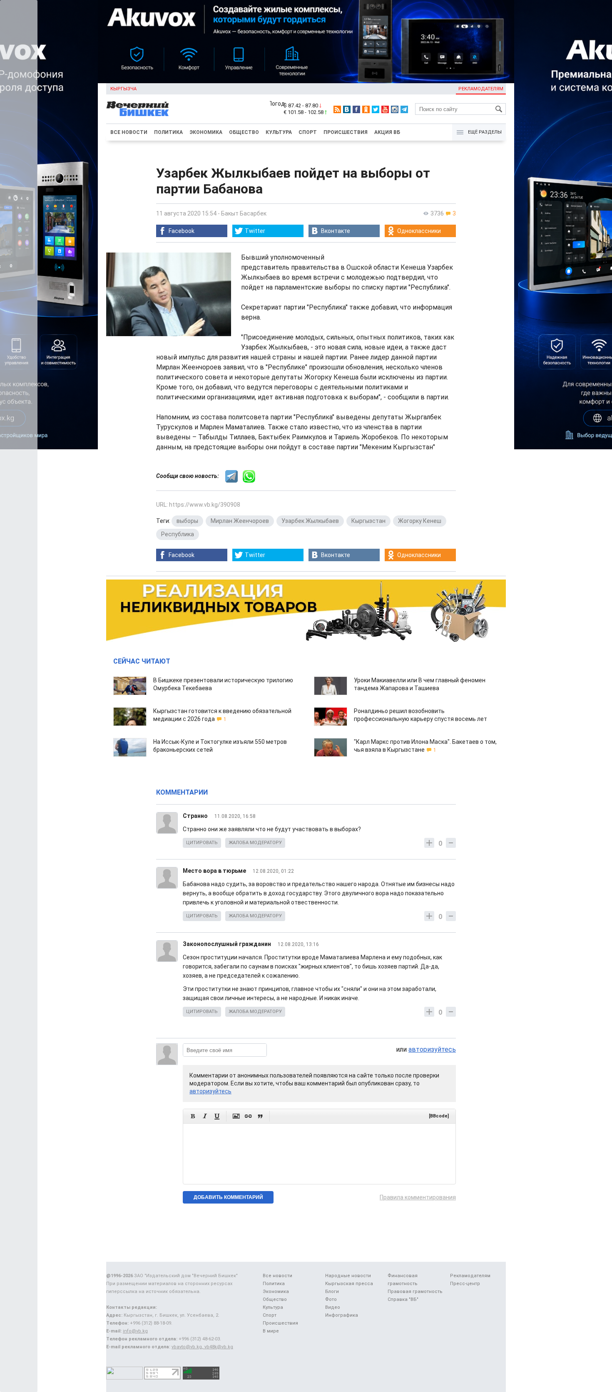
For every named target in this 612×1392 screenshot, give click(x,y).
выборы (187, 521)
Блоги (332, 1291)
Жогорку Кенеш (419, 521)
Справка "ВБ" (403, 1299)
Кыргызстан (368, 521)
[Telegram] (404, 109)
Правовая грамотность (415, 1291)
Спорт (308, 132)
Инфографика (341, 1315)
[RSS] (337, 109)
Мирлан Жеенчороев (240, 521)
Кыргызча (123, 89)
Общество (244, 132)
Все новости (128, 132)
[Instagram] (394, 109)
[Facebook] (356, 109)
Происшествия (345, 132)
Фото (331, 1299)
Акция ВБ (387, 132)
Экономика (205, 132)
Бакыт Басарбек (243, 213)
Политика (168, 132)
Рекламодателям (480, 89)
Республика (177, 534)
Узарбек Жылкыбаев (310, 521)
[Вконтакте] (347, 109)
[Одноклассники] (366, 109)
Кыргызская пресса (349, 1283)
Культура (279, 132)
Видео (332, 1307)
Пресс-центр (465, 1283)
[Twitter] (375, 109)
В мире (271, 1331)
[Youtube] (385, 109)
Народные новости (348, 1275)
